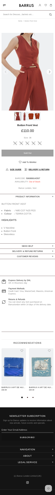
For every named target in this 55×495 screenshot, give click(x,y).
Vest (35, 188)
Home (20, 21)
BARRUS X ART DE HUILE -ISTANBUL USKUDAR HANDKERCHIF (41, 387)
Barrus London (32, 6)
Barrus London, (25, 188)
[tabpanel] (14, 372)
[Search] (50, 14)
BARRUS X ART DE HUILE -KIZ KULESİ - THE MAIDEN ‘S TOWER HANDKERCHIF (14, 387)
